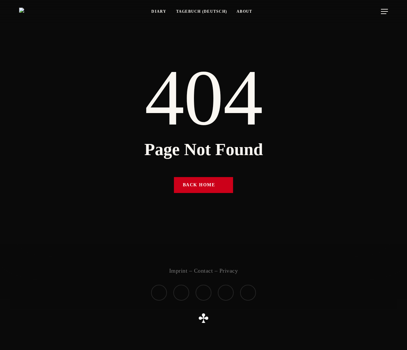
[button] (384, 11)
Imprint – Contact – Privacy (203, 271)
